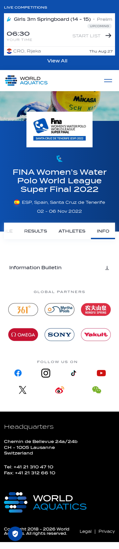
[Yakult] (95, 334)
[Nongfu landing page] (95, 309)
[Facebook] (18, 373)
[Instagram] (46, 373)
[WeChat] (96, 390)
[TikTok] (73, 373)
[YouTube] (101, 373)
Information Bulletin (35, 267)
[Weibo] (59, 390)
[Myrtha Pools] (59, 309)
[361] (23, 309)
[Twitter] (22, 390)
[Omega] (23, 334)
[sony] (59, 334)
